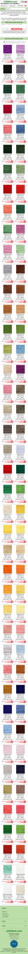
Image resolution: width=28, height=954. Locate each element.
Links (3, 926)
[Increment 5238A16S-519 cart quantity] (25, 361)
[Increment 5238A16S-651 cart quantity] (25, 461)
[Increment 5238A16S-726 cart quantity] (12, 541)
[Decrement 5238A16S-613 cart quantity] (6, 421)
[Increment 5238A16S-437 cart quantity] (25, 321)
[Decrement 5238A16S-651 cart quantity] (18, 461)
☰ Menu (3, 8)
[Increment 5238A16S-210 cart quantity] (25, 61)
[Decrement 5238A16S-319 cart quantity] (6, 101)
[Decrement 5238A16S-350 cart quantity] (18, 201)
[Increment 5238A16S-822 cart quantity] (12, 781)
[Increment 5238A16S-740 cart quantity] (12, 581)
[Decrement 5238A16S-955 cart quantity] (6, 882)
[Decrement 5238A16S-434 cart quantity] (6, 301)
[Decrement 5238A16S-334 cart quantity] (18, 141)
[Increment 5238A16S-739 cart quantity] (25, 561)
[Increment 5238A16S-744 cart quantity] (12, 621)
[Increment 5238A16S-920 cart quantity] (12, 862)
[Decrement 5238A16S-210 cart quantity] (18, 61)
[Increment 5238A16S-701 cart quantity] (12, 501)
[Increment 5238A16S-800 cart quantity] (12, 741)
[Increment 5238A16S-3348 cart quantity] (25, 181)
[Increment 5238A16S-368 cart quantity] (12, 241)
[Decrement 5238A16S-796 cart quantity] (18, 701)
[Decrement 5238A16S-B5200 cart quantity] (18, 882)
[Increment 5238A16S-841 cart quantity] (25, 802)
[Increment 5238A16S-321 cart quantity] (12, 121)
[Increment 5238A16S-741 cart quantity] (25, 581)
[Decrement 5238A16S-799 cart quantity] (18, 721)
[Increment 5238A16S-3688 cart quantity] (25, 241)
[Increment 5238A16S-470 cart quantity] (12, 341)
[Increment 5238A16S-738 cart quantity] (12, 561)
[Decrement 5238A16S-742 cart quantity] (6, 601)
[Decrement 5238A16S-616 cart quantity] (18, 421)
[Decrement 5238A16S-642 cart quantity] (18, 441)
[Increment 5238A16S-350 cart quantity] (25, 201)
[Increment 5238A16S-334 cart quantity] (25, 141)
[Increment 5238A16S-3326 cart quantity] (12, 141)
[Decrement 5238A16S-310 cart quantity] (6, 81)
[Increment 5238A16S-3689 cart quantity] (12, 261)
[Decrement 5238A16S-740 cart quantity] (6, 581)
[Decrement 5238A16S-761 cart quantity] (18, 641)
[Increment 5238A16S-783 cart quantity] (12, 701)
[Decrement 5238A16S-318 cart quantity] (18, 81)
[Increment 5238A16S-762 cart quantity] (12, 661)
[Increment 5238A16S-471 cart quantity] (25, 341)
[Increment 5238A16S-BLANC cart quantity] (12, 902)
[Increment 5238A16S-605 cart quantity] (12, 401)
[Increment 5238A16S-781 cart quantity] (25, 681)
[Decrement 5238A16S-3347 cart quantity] (6, 181)
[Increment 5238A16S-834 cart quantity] (12, 802)
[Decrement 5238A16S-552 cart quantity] (18, 381)
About (4, 908)
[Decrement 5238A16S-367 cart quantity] (18, 221)
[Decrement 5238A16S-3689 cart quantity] (6, 261)
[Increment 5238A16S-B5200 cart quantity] (25, 882)
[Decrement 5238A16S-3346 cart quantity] (18, 161)
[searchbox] (16, 9)
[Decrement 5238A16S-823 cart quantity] (18, 781)
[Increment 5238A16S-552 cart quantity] (25, 381)
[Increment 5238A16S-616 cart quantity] (25, 421)
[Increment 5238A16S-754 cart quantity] (12, 641)
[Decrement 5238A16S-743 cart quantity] (18, 601)
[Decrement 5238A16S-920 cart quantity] (6, 862)
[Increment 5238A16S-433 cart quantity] (25, 281)
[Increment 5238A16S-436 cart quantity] (12, 321)
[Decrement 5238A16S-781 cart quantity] (18, 681)
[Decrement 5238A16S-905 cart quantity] (6, 842)
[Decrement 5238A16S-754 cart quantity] (6, 641)
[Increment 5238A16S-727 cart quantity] (25, 541)
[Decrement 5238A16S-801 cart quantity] (18, 741)
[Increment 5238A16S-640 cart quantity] (12, 441)
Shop (3, 921)
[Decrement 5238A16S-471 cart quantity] (18, 341)
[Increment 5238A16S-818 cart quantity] (12, 761)
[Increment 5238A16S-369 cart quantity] (25, 261)
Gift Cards (12, 6)
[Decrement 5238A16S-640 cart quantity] (6, 441)
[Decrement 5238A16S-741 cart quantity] (18, 581)
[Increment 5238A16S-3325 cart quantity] (25, 121)
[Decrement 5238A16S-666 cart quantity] (6, 481)
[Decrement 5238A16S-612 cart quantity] (18, 401)
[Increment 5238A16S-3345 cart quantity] (12, 161)
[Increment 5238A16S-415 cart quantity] (12, 281)
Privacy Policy (5, 915)
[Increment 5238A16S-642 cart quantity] (25, 441)
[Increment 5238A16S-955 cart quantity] (12, 882)
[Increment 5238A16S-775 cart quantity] (25, 661)
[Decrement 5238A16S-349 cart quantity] (6, 201)
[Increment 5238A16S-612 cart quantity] (25, 401)
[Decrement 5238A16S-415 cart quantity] (6, 281)
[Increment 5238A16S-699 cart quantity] (25, 481)
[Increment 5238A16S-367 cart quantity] (25, 221)
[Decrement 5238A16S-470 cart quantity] (6, 341)
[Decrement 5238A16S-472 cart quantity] (6, 361)
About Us (4, 911)
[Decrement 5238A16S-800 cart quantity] (6, 741)
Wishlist (21, 6)
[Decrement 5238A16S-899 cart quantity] (18, 822)
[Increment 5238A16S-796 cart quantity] (25, 701)
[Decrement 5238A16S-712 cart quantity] (6, 521)
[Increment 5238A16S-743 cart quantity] (25, 601)
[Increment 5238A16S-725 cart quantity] (25, 521)
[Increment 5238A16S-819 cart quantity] (25, 761)
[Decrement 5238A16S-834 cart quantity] (6, 802)
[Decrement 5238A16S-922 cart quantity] (18, 862)
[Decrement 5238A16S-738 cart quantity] (6, 561)
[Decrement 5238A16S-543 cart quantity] (6, 381)
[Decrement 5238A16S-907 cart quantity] (18, 842)
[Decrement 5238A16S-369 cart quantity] (18, 261)
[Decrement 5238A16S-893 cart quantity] (6, 822)
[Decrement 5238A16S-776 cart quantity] (6, 681)
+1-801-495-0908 (14, 939)
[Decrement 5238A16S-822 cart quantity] (6, 781)
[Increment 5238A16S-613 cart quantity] (12, 421)
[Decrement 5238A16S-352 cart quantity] (6, 221)
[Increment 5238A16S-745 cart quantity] (25, 621)
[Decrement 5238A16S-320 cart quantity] (18, 101)
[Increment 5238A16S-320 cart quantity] (25, 101)
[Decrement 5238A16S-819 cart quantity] (18, 761)
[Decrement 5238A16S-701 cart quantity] (6, 501)
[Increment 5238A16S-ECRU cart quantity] (25, 902)
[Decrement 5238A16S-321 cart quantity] (6, 121)
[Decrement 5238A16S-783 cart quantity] (6, 701)
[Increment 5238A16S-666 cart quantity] (12, 481)
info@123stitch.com (14, 937)
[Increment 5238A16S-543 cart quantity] (12, 381)
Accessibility (5, 916)
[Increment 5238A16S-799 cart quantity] (25, 721)
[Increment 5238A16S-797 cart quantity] (12, 721)
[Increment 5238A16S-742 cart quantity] (12, 601)
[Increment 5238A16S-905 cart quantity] (12, 842)
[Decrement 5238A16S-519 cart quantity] (18, 361)
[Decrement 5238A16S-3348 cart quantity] (18, 181)
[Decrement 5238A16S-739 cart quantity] (18, 561)
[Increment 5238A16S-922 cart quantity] (25, 862)
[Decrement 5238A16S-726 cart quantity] (6, 541)
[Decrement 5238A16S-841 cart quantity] (18, 802)
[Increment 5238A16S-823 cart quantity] (25, 781)
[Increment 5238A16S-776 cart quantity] (12, 681)
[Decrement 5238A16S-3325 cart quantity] (18, 121)
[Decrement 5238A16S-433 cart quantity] (18, 281)
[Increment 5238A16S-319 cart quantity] (12, 101)
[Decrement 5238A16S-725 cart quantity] (18, 521)
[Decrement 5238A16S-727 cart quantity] (18, 541)
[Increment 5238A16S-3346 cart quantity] (25, 161)
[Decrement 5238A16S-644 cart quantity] (6, 461)
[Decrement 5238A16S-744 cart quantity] (6, 621)
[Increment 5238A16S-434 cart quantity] (12, 301)
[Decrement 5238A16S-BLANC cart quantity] (6, 902)
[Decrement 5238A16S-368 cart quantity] (6, 241)
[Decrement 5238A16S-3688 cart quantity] (18, 241)
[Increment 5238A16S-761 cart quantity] (25, 641)
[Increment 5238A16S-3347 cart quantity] (12, 181)
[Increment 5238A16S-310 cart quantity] (12, 81)
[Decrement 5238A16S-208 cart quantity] (6, 61)
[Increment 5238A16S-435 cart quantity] (25, 301)
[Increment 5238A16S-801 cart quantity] (25, 741)
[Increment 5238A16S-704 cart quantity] (25, 501)
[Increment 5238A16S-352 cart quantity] (12, 221)
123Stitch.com (14, 931)
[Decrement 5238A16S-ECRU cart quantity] (18, 902)
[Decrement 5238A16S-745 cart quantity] (18, 621)
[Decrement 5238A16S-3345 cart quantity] (6, 161)
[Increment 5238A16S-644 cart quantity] (12, 461)
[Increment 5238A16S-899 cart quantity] (25, 822)
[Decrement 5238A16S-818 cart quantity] (6, 761)
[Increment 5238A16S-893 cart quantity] (12, 822)
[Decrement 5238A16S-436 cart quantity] (6, 321)
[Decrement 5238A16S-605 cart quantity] (6, 401)
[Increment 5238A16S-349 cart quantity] (12, 201)
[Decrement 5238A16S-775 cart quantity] (18, 661)
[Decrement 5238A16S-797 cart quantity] (6, 721)
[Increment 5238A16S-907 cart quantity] (25, 842)
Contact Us (4, 6)
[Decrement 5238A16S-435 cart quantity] (18, 301)
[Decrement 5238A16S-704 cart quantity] (18, 501)
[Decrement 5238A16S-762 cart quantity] (6, 661)
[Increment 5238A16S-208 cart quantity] (12, 61)
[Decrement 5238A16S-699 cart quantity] (18, 481)
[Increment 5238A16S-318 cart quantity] (25, 81)
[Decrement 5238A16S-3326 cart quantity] (6, 141)
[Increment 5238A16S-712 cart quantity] (12, 521)
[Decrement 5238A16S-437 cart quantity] (18, 321)
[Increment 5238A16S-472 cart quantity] (12, 361)
